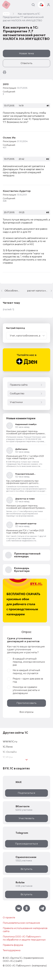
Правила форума (13, 945)
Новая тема (26, 53)
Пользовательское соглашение (21, 923)
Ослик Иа (9, 137)
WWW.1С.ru (10, 741)
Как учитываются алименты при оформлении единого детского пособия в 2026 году (22, 483)
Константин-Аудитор (17, 191)
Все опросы (26, 712)
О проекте (9, 917)
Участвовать (26, 818)
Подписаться (26, 793)
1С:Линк (8, 746)
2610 (6, 84)
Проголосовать (26, 703)
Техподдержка (11, 950)
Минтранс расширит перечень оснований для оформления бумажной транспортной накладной (26, 433)
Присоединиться (26, 843)
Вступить (27, 869)
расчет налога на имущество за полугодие (40, 290)
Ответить (27, 63)
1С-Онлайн (10, 751)
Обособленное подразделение (12, 290)
